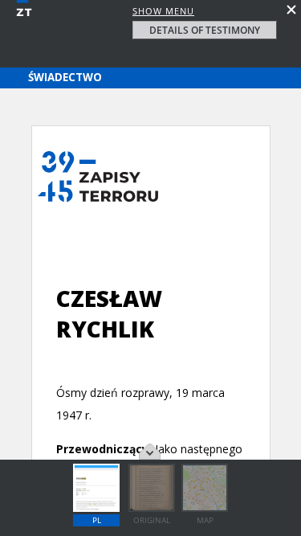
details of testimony (204, 30)
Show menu (163, 11)
